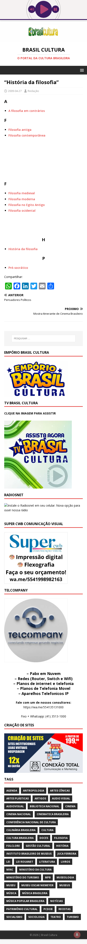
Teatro (55, 917)
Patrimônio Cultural (22, 909)
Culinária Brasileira (20, 830)
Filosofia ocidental (21, 211)
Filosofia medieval (21, 193)
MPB (48, 877)
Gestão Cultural (38, 846)
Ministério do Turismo (22, 877)
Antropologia (33, 790)
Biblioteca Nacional (44, 806)
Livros (65, 862)
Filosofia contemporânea (26, 135)
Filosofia (61, 838)
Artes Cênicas (60, 790)
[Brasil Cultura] (43, 39)
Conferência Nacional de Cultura (31, 822)
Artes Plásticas (17, 798)
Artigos (40, 798)
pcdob (48, 909)
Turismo (73, 917)
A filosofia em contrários (26, 111)
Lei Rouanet (24, 862)
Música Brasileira (34, 893)
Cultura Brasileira (20, 838)
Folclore (13, 846)
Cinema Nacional (18, 814)
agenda (11, 790)
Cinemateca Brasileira (53, 814)
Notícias (56, 901)
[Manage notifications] (77, 934)
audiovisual (15, 806)
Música (11, 893)
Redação (33, 91)
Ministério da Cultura (35, 869)
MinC (9, 869)
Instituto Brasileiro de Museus (29, 853)
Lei (8, 862)
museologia (65, 877)
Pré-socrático (18, 268)
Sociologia (36, 917)
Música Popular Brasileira (25, 901)
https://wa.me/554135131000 (43, 707)
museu (10, 885)
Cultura (47, 830)
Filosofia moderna (21, 199)
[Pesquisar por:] (43, 338)
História (62, 846)
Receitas (64, 909)
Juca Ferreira (66, 853)
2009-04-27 (15, 91)
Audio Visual (61, 798)
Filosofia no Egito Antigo (26, 205)
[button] (81, 70)
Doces (43, 838)
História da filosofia (23, 249)
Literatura (47, 862)
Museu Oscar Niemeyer (37, 885)
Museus (64, 885)
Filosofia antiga (19, 130)
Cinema (70, 806)
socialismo (14, 917)
